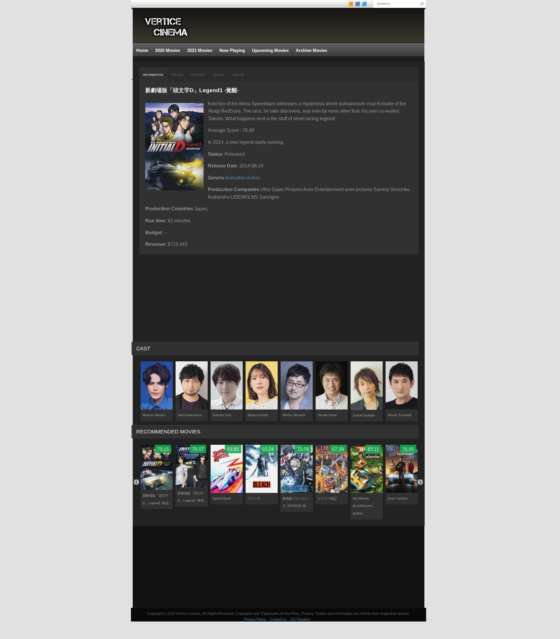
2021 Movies (199, 50)
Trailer (177, 74)
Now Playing (232, 50)
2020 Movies (167, 50)
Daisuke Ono (222, 415)
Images (218, 74)
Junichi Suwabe (364, 415)
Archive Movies (309, 50)
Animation (235, 177)
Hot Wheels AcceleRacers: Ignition (363, 506)
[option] (156, 391)
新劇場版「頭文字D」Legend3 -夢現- (191, 497)
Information (153, 74)
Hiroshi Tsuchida (399, 415)
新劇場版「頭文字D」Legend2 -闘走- (156, 499)
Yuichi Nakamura (190, 415)
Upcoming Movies (270, 50)
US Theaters (300, 619)
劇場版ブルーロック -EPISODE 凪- (295, 502)
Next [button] (420, 482)
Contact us (278, 619)
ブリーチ (254, 498)
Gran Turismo (397, 498)
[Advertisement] (278, 567)
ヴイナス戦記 (327, 498)
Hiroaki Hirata (327, 415)
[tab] (153, 75)
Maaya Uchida (258, 415)
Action (253, 177)
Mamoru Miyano (154, 415)
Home (142, 50)
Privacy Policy (255, 619)
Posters (198, 74)
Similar (238, 74)
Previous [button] (136, 482)
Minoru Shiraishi (294, 415)
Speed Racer (222, 498)
